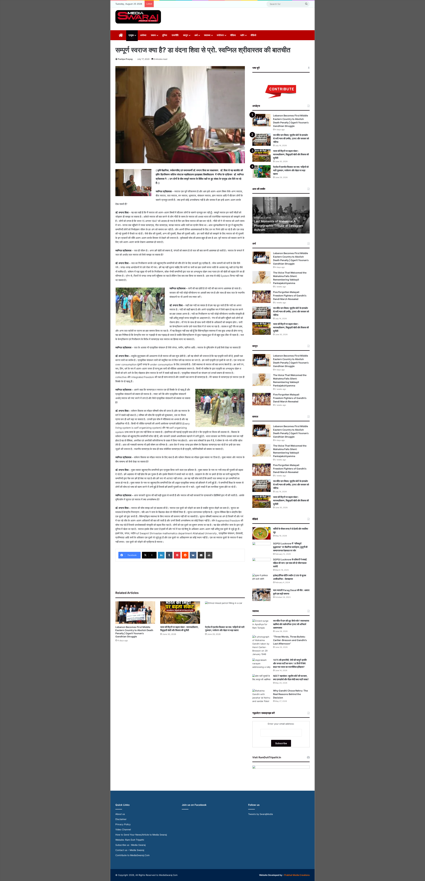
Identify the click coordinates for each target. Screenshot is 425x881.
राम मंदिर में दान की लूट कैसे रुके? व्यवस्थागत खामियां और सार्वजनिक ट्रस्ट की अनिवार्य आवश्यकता (291, 624)
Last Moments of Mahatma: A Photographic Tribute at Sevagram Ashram (278, 225)
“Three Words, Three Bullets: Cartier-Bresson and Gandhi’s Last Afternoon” (290, 640)
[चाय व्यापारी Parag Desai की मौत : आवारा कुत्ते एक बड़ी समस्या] (261, 595)
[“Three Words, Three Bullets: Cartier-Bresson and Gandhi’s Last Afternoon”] (261, 645)
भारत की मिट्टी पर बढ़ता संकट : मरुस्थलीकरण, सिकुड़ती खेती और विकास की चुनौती (291, 154)
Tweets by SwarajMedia (260, 814)
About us (120, 814)
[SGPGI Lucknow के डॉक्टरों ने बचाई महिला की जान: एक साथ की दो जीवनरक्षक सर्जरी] (261, 564)
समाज (153, 35)
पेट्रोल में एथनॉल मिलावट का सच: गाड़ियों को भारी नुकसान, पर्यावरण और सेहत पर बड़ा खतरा (291, 170)
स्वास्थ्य (207, 35)
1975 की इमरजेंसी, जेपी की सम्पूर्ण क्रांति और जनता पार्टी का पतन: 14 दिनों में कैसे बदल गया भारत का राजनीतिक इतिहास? (290, 663)
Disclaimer (121, 819)
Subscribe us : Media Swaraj (130, 845)
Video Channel (123, 829)
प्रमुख (131, 35)
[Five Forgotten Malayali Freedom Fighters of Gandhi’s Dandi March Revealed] (261, 296)
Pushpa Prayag (125, 59)
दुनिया (164, 35)
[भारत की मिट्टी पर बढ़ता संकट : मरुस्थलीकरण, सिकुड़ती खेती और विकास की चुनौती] (180, 612)
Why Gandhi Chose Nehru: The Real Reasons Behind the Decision (290, 694)
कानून (185, 35)
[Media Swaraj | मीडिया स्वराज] (138, 17)
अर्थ (196, 35)
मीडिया (233, 35)
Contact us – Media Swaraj (129, 850)
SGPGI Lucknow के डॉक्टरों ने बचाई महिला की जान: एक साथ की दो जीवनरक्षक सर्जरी (290, 563)
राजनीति (175, 35)
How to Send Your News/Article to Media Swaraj (141, 834)
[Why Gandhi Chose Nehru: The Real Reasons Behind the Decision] (261, 696)
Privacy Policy (123, 824)
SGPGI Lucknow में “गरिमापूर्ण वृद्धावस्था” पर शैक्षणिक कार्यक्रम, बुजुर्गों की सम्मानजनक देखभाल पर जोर (290, 547)
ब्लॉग (242, 35)
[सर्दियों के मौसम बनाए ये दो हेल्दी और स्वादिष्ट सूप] (261, 533)
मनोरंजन (220, 35)
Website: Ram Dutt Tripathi (129, 839)
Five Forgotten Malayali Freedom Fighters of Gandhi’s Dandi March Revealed (289, 295)
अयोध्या (143, 35)
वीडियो (253, 35)
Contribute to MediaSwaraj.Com (132, 855)
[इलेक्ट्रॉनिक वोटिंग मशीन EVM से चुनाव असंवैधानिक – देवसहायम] (261, 580)
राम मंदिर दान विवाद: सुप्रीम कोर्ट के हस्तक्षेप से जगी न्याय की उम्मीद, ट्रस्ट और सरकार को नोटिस (291, 138)
